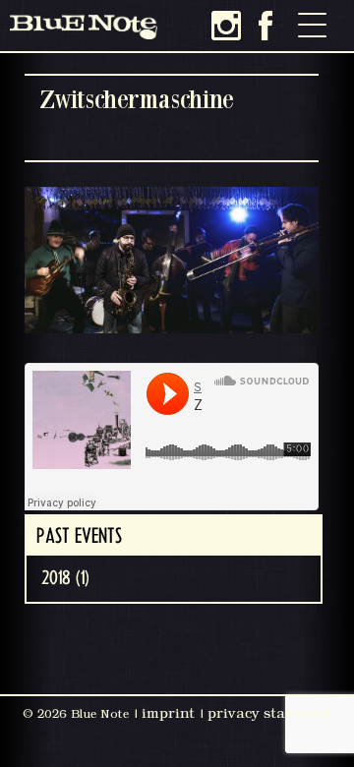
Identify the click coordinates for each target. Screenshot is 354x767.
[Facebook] (265, 25)
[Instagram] (226, 25)
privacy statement (269, 713)
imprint (168, 713)
